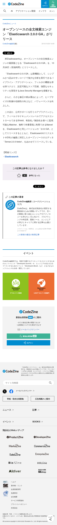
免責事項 (14, 493)
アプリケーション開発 (26, 10)
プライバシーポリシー (19, 504)
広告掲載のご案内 (42, 398)
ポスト (9, 53)
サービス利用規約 (17, 500)
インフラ (42, 10)
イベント (7, 421)
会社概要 (14, 496)
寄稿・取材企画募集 (15, 398)
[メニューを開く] (4, 4)
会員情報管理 (16, 489)
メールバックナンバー (30, 329)
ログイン (30, 343)
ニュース (7, 409)
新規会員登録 (29, 336)
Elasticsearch (11, 156)
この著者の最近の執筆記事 (28, 234)
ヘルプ (13, 482)
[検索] (5, 11)
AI (12, 10)
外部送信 (14, 508)
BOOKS (36, 421)
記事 (34, 409)
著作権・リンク (16, 485)
